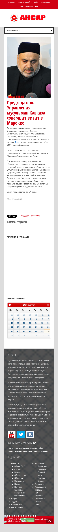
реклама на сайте (25, 2)
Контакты (39, 496)
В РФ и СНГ (19, 466)
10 (12, 323)
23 (48, 327)
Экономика (19, 481)
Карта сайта (40, 499)
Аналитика (42, 466)
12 (24, 323)
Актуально (39, 463)
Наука (17, 484)
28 (36, 331)
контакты (29, 7)
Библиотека (16, 505)
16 (48, 323)
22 (42, 327)
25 (18, 331)
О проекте (39, 484)
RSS (21, 7)
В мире (17, 472)
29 (42, 331)
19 (24, 327)
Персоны (42, 469)
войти (36, 2)
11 (18, 323)
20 (30, 327)
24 (12, 331)
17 (12, 327)
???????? (25, 216)
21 (36, 327)
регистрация (45, 2)
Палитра (18, 487)
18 (18, 327)
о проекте (11, 2)
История (41, 478)
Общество (18, 478)
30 (48, 331)
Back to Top (49, 520)
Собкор (17, 469)
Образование (20, 475)
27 (30, 331)
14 (36, 323)
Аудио (14, 502)
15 (42, 323)
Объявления (20, 496)
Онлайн (41, 481)
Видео (14, 499)
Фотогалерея (17, 508)
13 (30, 323)
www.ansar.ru (29, 451)
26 (24, 331)
